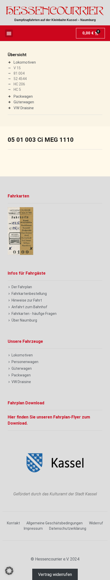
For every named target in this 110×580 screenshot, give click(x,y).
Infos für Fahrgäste (27, 273)
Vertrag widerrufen (55, 574)
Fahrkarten (18, 196)
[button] (9, 33)
